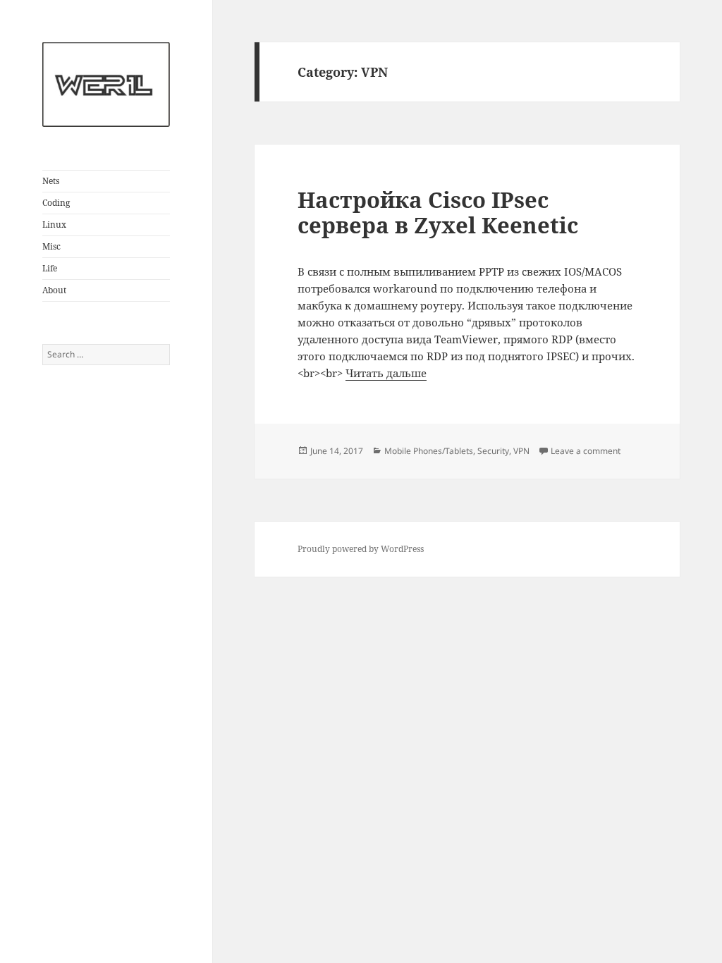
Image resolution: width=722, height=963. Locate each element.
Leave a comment (585, 451)
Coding (56, 203)
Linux (54, 225)
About (54, 290)
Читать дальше (386, 373)
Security (493, 451)
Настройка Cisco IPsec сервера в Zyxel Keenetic (438, 212)
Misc (51, 246)
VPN (521, 451)
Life (49, 268)
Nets (50, 181)
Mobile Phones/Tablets (428, 451)
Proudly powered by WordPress (361, 549)
